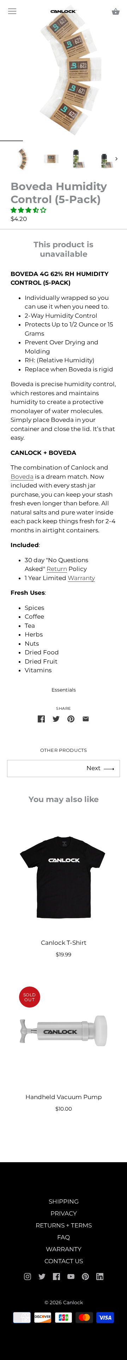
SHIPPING (64, 1201)
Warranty (81, 577)
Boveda (22, 476)
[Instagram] (27, 1275)
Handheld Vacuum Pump (63, 1096)
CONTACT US (63, 1261)
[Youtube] (70, 1275)
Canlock (73, 1302)
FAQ (63, 1237)
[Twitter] (42, 1275)
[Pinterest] (85, 1275)
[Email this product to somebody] (85, 718)
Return (57, 568)
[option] (23, 159)
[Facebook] (56, 1275)
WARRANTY (63, 1249)
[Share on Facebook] (41, 718)
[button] (29, 210)
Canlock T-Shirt (63, 942)
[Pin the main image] (70, 718)
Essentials (64, 690)
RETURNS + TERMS (64, 1225)
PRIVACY (63, 1213)
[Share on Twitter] (56, 718)
